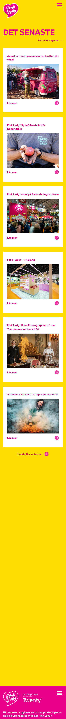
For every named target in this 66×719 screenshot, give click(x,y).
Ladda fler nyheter (29, 454)
